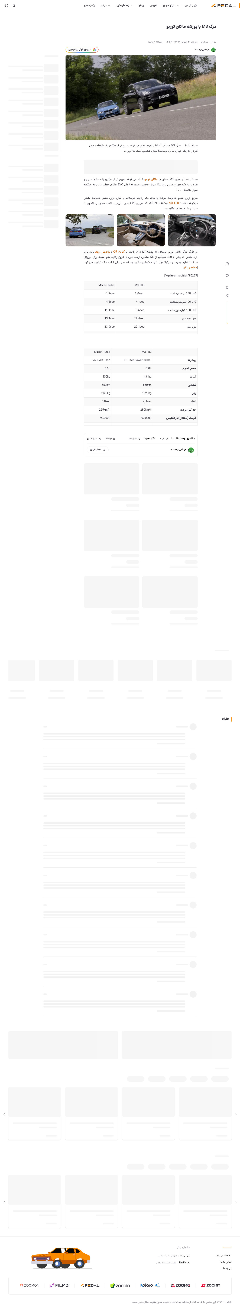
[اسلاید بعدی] (4, 1114)
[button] (64, 1258)
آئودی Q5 (119, 252)
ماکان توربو (151, 179)
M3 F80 (174, 203)
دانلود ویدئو (190, 268)
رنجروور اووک (102, 252)
